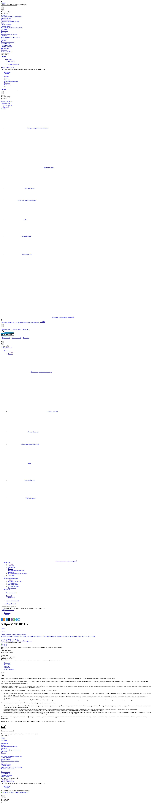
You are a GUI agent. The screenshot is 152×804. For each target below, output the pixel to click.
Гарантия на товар (6, 775)
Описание (7, 663)
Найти (3, 796)
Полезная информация (14, 581)
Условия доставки (6, 773)
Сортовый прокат (6, 764)
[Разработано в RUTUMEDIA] (14, 792)
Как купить (7, 664)
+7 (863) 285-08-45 (6, 51)
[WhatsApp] (14, 619)
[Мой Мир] (7, 619)
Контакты (4, 748)
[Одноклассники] (4, 619)
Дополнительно (9, 669)
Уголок (15, 641)
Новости (3, 745)
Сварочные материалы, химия (51, 636)
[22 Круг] (4, 644)
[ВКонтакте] (2, 619)
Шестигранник (27, 641)
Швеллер (20, 641)
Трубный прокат (69, 636)
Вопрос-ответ (5, 776)
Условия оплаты (5, 772)
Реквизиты (4, 751)
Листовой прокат (37, 636)
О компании (4, 743)
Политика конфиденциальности (10, 750)
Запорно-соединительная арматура (11, 636)
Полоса (8, 641)
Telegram (6, 73)
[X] (9, 619)
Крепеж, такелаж (27, 636)
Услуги (3, 737)
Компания (11, 565)
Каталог (10, 354)
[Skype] (16, 619)
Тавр (11, 641)
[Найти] (2, 8)
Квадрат (3, 641)
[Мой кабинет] (1, 328)
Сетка (62, 636)
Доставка (7, 667)
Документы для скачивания (9, 746)
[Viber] (12, 619)
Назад (11, 352)
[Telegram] (19, 619)
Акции (3, 738)
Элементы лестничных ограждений (84, 636)
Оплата (6, 666)
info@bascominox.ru (8, 67)
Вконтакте (7, 72)
